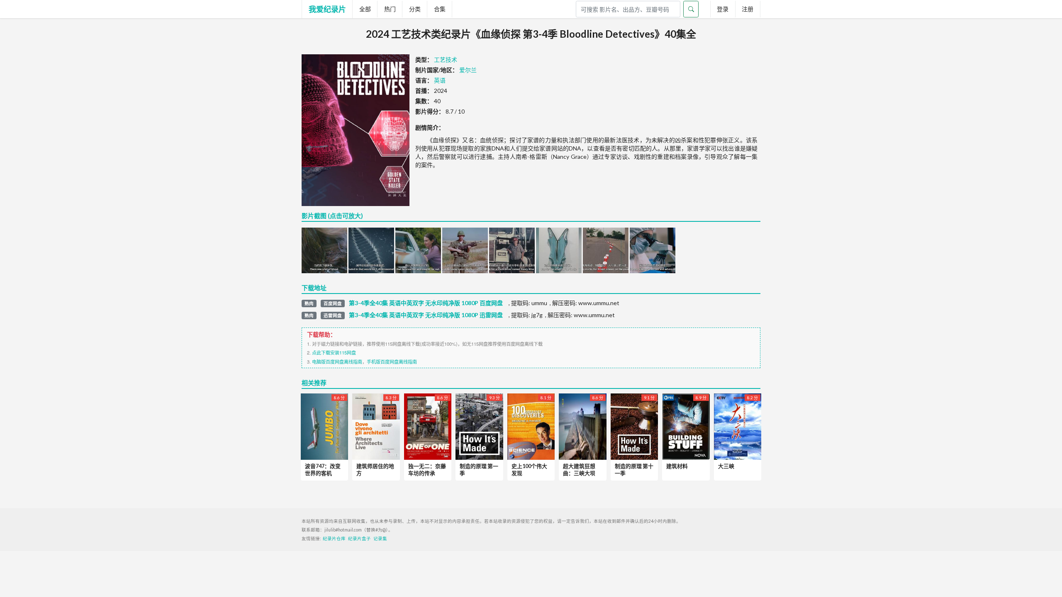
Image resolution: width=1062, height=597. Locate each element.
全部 (365, 8)
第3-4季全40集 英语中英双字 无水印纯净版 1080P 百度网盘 (426, 303)
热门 (390, 8)
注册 (747, 8)
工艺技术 (445, 59)
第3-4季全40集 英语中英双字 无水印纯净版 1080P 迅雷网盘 (426, 315)
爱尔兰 (468, 69)
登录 (722, 8)
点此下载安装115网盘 (334, 352)
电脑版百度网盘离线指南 (337, 361)
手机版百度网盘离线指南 (392, 361)
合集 (440, 8)
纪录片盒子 (359, 538)
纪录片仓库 (334, 538)
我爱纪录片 (327, 9)
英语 (440, 80)
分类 (415, 8)
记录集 (380, 538)
